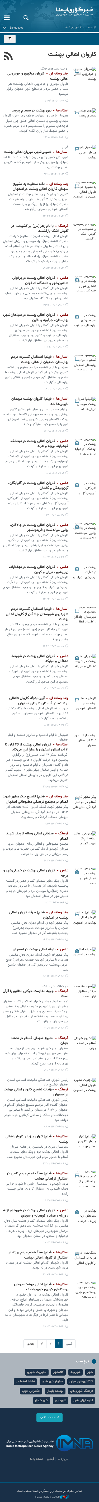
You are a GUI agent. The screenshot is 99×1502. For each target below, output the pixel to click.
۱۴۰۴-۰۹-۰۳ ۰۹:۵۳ (53, 268)
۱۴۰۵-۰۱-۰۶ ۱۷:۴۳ (54, 101)
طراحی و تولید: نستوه (47, 1497)
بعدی (30, 1343)
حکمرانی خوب (31, 1391)
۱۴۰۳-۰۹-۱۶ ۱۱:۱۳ (54, 903)
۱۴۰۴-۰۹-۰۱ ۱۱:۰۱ (55, 473)
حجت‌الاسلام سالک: (54, 986)
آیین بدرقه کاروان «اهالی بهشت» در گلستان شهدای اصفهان (38, 700)
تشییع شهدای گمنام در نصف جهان (39, 1040)
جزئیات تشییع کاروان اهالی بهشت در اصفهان (36, 1092)
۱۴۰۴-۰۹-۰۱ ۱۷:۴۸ (54, 431)
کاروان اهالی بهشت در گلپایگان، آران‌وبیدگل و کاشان (38, 485)
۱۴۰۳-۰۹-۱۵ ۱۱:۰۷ (54, 1028)
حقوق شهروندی (52, 1381)
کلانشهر (58, 1372)
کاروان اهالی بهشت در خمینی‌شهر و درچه (35, 873)
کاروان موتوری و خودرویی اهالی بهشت (37, 76)
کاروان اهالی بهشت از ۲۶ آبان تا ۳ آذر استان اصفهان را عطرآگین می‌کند (36, 747)
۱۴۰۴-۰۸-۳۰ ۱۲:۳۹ (53, 515)
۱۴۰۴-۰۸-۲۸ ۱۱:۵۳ (53, 646)
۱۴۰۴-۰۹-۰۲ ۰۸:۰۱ (54, 389)
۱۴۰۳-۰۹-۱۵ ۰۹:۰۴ (54, 1070)
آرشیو (50, 1459)
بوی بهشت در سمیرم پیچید (40, 111)
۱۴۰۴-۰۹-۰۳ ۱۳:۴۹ (53, 216)
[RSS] (9, 56)
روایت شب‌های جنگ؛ (54, 68)
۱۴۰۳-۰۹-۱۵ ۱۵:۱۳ (53, 976)
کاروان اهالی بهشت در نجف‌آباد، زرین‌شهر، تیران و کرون (38, 569)
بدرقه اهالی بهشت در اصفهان (40, 949)
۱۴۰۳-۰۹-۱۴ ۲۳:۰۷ (53, 1164)
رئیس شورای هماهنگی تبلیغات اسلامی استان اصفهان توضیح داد (37, 1082)
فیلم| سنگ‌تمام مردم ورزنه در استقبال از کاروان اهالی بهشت (38, 1255)
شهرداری (60, 1400)
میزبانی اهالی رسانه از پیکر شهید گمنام (37, 836)
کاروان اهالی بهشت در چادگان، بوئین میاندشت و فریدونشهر (39, 527)
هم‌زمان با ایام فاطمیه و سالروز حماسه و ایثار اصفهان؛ (38, 737)
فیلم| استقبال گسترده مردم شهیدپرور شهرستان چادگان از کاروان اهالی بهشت (37, 614)
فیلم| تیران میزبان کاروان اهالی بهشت (37, 1139)
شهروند (75, 1372)
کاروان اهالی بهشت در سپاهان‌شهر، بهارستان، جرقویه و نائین (35, 317)
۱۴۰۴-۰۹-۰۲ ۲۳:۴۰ (53, 305)
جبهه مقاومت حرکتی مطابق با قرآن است (35, 993)
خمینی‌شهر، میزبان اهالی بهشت (36, 152)
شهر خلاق (41, 1400)
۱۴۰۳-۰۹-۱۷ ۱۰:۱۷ (54, 861)
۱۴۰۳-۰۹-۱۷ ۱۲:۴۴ (54, 824)
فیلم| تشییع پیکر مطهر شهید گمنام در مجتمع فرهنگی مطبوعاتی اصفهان (35, 799)
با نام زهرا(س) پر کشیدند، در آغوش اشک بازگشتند (39, 228)
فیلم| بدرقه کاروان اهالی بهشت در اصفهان (38, 915)
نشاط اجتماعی (25, 1381)
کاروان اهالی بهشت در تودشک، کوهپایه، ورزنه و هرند (39, 443)
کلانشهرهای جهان (81, 1381)
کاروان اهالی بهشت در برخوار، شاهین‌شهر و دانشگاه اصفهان (40, 280)
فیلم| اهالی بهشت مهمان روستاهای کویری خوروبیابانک (41, 1287)
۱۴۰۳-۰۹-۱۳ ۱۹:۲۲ (53, 1326)
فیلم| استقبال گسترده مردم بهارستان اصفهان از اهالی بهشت (39, 359)
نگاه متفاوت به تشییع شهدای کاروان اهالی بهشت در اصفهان (40, 186)
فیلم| (65, 147)
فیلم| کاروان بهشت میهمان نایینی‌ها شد (39, 401)
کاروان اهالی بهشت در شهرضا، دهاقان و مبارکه (39, 658)
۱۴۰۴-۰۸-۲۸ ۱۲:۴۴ (53, 599)
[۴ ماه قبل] (84, 74)
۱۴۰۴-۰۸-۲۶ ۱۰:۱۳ (54, 725)
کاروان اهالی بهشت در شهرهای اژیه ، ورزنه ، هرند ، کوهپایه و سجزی (35, 1213)
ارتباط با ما (36, 1459)
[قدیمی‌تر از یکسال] (84, 802)
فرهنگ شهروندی (81, 1391)
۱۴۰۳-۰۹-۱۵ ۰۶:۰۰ (54, 1127)
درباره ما (63, 1459)
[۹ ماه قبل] (84, 116)
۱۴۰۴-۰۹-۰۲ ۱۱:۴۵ (54, 347)
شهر (90, 1372)
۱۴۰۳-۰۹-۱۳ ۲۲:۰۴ (53, 1274)
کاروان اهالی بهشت (72, 55)
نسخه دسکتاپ (49, 1417)
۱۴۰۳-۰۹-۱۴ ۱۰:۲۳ (54, 1242)
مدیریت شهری (36, 1372)
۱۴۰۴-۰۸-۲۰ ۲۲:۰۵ (53, 787)
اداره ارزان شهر (83, 1400)
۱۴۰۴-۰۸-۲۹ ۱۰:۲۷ (53, 557)
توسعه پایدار (55, 1391)
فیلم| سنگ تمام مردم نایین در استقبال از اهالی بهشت (37, 1176)
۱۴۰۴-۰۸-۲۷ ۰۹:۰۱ (54, 688)
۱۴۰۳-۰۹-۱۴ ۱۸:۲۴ (54, 1201)
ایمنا (66, 11)
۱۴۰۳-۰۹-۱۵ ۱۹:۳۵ (53, 940)
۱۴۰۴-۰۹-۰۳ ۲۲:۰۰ (54, 137)
